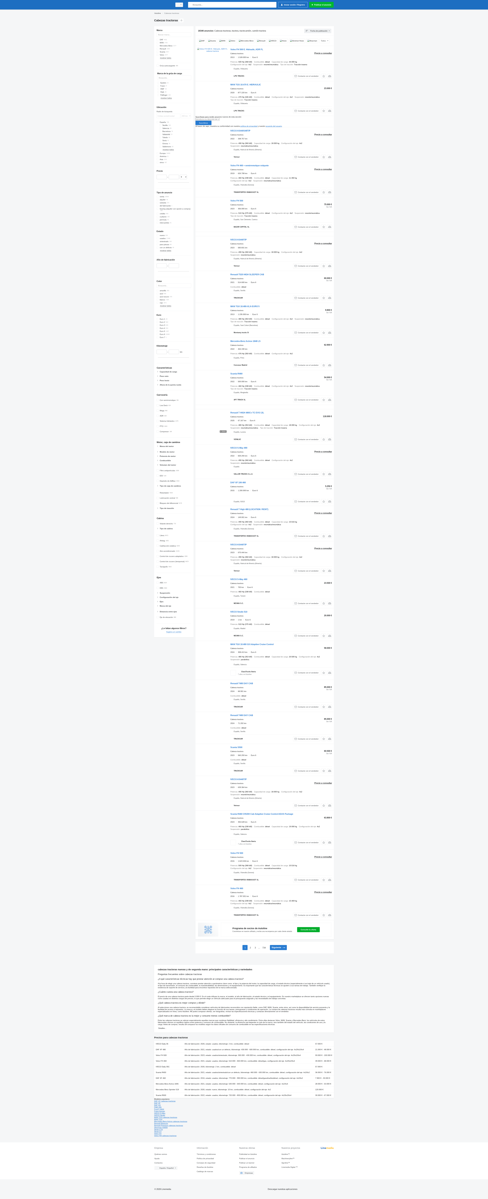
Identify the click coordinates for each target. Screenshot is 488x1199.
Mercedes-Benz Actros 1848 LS (245, 341)
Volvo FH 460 (236, 888)
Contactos (158, 1163)
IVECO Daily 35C (163, 1067)
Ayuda (156, 1158)
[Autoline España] (163, 5)
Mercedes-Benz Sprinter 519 (167, 1090)
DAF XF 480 (161, 1050)
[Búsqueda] (190, 4)
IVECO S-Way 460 (238, 579)
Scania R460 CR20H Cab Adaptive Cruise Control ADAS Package (261, 814)
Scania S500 (236, 747)
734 (264, 948)
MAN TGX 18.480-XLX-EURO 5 (245, 306)
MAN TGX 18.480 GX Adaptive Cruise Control (252, 644)
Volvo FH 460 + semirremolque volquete (249, 165)
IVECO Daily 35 (162, 1044)
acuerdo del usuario (274, 126)
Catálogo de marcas (205, 1171)
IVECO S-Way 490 (238, 448)
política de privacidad (248, 126)
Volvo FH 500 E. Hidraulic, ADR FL (246, 49)
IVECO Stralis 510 (238, 612)
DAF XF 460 (161, 1078)
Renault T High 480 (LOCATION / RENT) (249, 509)
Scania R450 (161, 1072)
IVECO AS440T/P (238, 240)
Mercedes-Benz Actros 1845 (167, 1084)
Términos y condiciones (206, 1154)
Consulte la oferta (308, 930)
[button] (323, 76)
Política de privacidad (205, 1158)
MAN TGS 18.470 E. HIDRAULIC (245, 85)
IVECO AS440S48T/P (240, 131)
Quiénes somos (160, 1154)
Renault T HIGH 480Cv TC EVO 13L (247, 413)
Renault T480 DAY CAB (241, 683)
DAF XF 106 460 (238, 482)
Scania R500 (161, 1095)
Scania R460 (236, 374)
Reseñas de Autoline (205, 1167)
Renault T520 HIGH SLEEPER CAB (247, 274)
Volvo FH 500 (236, 201)
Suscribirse (203, 123)
